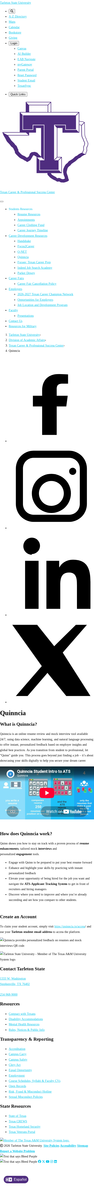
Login (13, 43)
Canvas (21, 48)
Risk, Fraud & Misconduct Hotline (30, 1091)
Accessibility (68, 1145)
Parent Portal (25, 69)
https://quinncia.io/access (69, 926)
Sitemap (82, 1145)
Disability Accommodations (26, 1019)
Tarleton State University (15, 2)
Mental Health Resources (24, 1024)
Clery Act (15, 1065)
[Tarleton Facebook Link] (39, 1161)
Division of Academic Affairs (27, 340)
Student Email (26, 80)
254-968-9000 (8, 994)
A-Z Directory (18, 16)
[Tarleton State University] (47, 183)
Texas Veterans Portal (22, 1132)
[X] (51, 702)
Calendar (14, 27)
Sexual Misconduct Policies (26, 1097)
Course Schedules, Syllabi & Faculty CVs (34, 1081)
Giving (13, 37)
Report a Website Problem (17, 1151)
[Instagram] (51, 528)
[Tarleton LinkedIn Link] (55, 1161)
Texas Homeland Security (24, 1126)
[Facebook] (51, 441)
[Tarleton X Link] (43, 1161)
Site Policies (51, 1145)
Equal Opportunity (20, 1070)
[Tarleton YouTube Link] (47, 1161)
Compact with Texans (22, 1013)
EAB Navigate (26, 59)
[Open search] (12, 11)
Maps (12, 21)
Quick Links (18, 94)
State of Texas (17, 1116)
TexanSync (24, 85)
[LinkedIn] (51, 615)
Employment (17, 1075)
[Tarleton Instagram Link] (51, 1161)
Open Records (17, 1086)
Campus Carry (17, 1054)
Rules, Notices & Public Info (27, 1029)
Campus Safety (18, 1059)
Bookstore (15, 32)
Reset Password (27, 75)
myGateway (24, 64)
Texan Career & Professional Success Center (27, 192)
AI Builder (24, 53)
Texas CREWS (18, 1121)
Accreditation (17, 1049)
